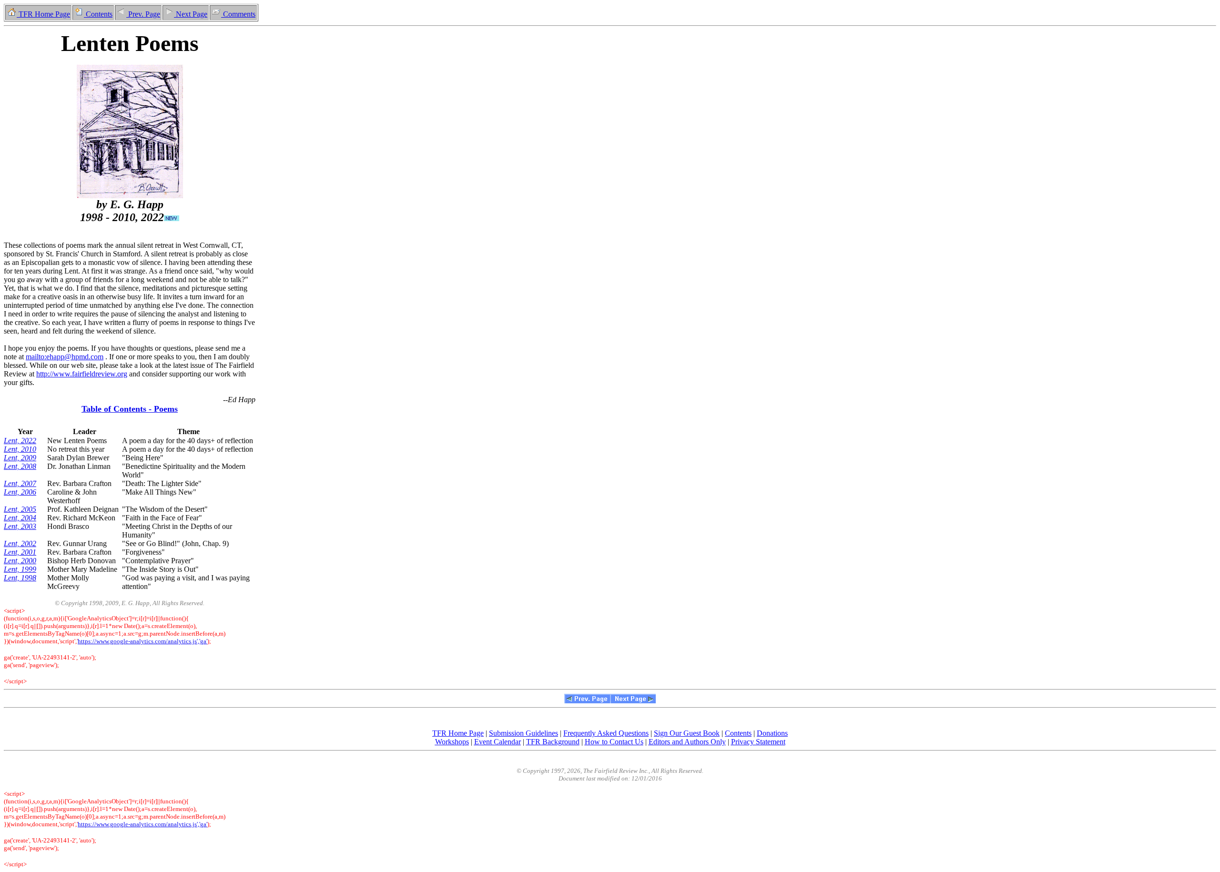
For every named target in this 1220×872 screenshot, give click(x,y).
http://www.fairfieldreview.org (81, 374)
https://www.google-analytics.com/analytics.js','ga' (142, 641)
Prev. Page (143, 14)
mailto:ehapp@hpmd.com (64, 357)
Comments (238, 14)
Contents (98, 14)
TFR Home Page (43, 14)
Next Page (190, 14)
